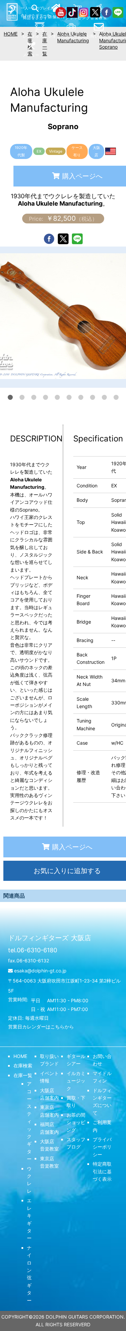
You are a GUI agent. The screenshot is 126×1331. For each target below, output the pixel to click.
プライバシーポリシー (102, 1146)
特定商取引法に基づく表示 (102, 1171)
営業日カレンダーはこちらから (41, 1026)
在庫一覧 (22, 1075)
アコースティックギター (29, 1121)
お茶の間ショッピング (76, 1122)
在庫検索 (22, 1065)
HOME (20, 1056)
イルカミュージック (76, 1080)
